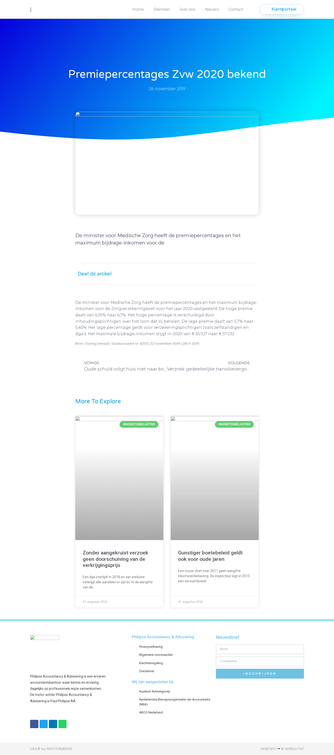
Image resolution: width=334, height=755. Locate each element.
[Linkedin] (53, 724)
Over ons (187, 9)
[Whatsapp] (62, 724)
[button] (205, 274)
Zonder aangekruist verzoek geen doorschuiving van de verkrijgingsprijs (115, 559)
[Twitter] (44, 724)
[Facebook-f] (34, 724)
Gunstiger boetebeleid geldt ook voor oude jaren (210, 556)
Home (138, 9)
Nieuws (212, 9)
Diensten (162, 9)
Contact (236, 9)
